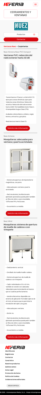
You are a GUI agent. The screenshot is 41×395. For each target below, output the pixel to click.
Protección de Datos (12, 373)
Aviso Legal (9, 370)
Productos (21, 34)
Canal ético (9, 361)
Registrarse (9, 354)
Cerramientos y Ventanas (20, 14)
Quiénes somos (10, 367)
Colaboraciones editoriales (15, 380)
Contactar (21, 39)
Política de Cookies (12, 376)
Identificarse (10, 351)
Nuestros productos (12, 364)
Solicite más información (18, 128)
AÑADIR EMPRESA (13, 386)
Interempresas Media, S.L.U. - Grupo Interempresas (23, 392)
